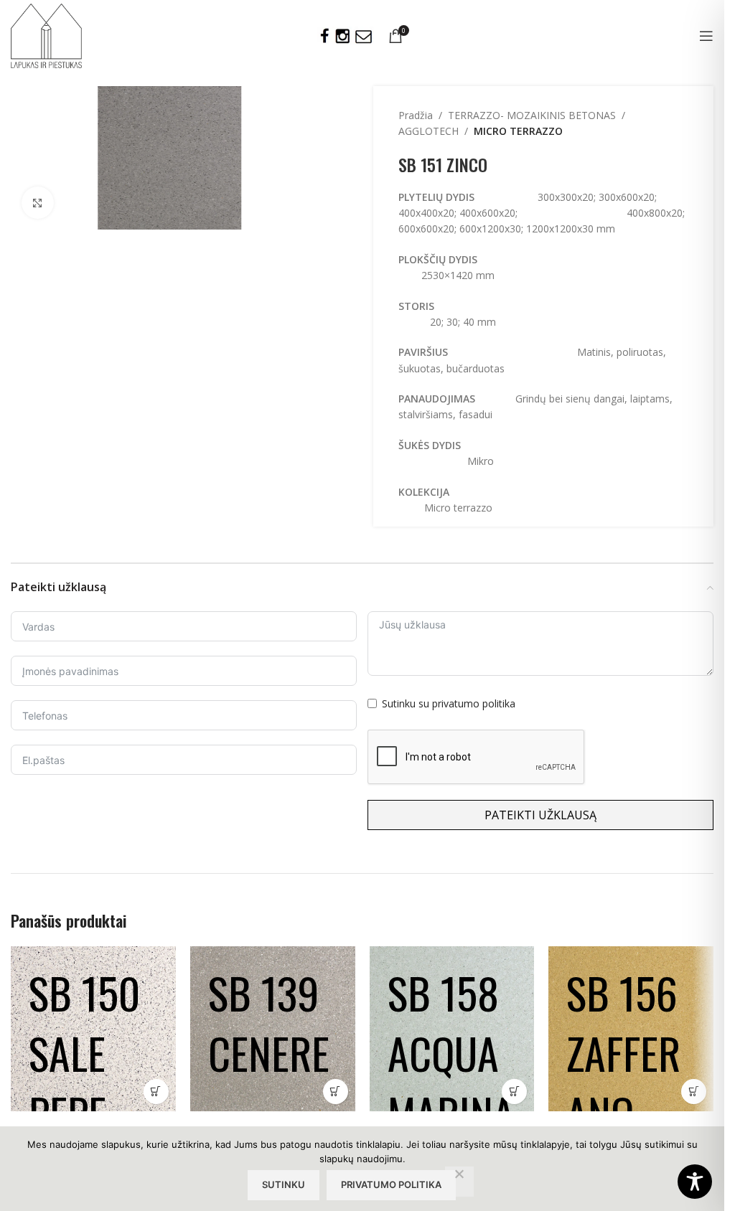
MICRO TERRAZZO (518, 131)
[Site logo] (46, 35)
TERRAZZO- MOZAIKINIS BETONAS (532, 115)
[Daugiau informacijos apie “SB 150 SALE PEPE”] (156, 1091)
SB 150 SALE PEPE (84, 1052)
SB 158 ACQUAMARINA (451, 1052)
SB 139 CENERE (268, 1022)
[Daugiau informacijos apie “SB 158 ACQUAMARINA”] (514, 1091)
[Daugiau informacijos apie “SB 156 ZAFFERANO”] (693, 1091)
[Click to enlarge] (38, 203)
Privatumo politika (391, 1184)
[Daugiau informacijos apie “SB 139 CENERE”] (335, 1091)
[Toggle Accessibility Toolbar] (694, 1181)
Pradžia (415, 115)
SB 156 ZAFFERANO (623, 1052)
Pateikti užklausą (540, 815)
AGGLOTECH (428, 131)
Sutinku (283, 1184)
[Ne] (459, 1182)
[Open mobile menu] (706, 36)
